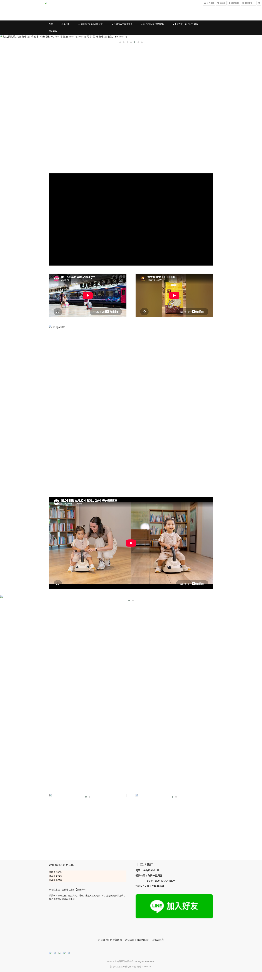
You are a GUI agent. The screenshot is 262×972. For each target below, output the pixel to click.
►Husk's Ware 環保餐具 (152, 24)
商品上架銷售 (55, 875)
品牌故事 (65, 24)
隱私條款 (129, 939)
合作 (55, 872)
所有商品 (53, 31)
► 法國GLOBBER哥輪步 (121, 24)
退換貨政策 (116, 939)
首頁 (51, 24)
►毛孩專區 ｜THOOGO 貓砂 (185, 24)
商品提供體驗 (55, 879)
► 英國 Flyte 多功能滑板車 (90, 24)
